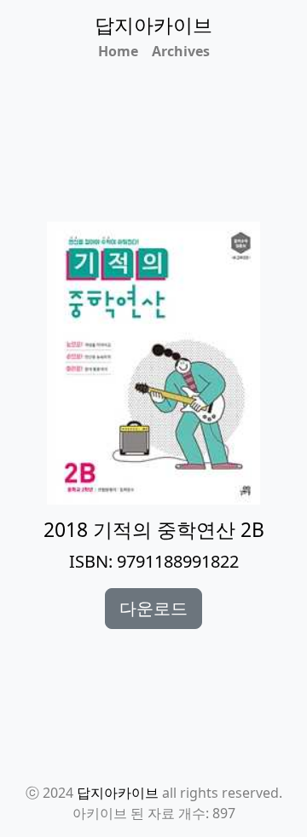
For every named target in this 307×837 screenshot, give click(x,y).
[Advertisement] (163, 165)
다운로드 (153, 608)
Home (118, 51)
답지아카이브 (118, 792)
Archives (181, 51)
